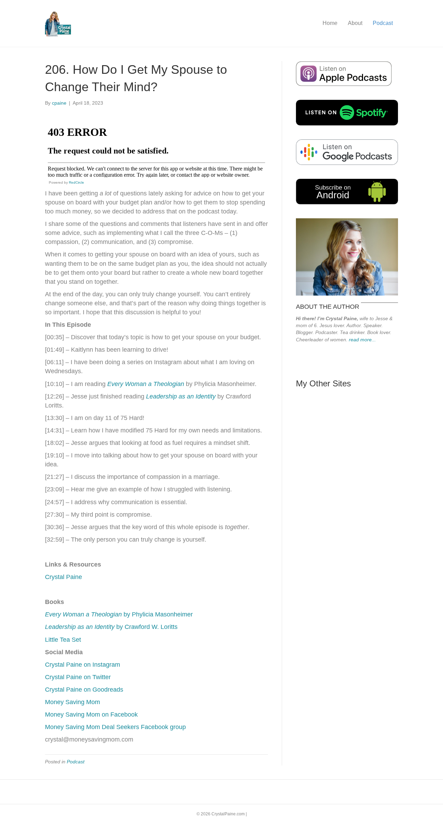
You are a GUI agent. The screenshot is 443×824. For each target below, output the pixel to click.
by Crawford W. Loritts (111, 626)
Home (330, 23)
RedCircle (76, 182)
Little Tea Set (63, 639)
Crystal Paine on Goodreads (84, 689)
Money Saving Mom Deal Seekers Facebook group (115, 727)
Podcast (383, 23)
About (355, 23)
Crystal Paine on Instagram (82, 664)
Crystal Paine (63, 576)
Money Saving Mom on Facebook (91, 714)
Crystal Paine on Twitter (78, 677)
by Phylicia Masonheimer (119, 614)
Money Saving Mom (72, 702)
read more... (362, 339)
